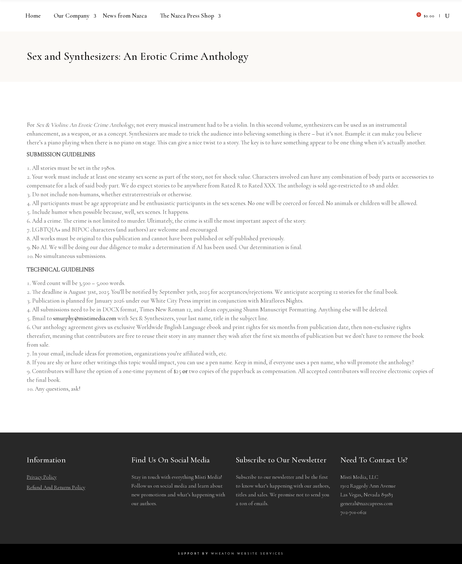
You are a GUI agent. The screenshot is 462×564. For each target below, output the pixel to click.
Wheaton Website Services (247, 554)
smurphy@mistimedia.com (84, 318)
